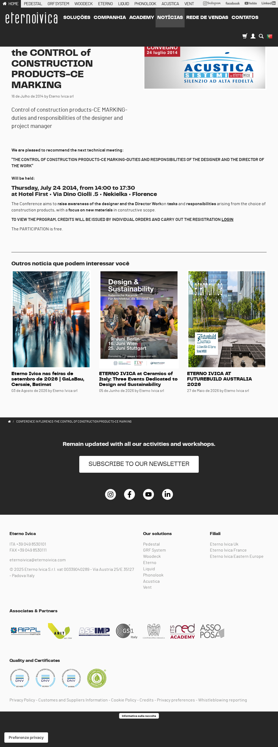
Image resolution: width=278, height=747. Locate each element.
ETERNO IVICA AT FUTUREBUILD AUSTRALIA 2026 (219, 379)
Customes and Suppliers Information (73, 700)
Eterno (149, 563)
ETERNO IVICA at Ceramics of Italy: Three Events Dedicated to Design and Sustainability (138, 379)
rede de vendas (207, 17)
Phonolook (153, 575)
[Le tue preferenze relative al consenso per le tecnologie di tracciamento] (26, 737)
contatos (245, 17)
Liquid (149, 569)
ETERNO (105, 4)
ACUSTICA (170, 4)
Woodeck (152, 556)
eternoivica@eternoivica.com (38, 560)
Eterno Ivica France (228, 550)
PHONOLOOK (145, 4)
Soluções (76, 17)
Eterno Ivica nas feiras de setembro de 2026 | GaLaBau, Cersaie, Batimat (47, 379)
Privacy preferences (176, 700)
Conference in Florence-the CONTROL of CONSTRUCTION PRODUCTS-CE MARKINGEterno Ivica (31, 18)
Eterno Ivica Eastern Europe (237, 556)
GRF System (154, 550)
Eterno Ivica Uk (224, 544)
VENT (189, 4)
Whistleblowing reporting (222, 700)
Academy (141, 17)
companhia (110, 17)
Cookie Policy (123, 700)
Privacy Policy (22, 700)
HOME (13, 4)
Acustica (151, 581)
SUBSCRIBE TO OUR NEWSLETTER (139, 464)
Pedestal (151, 544)
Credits (147, 700)
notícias (170, 17)
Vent (147, 587)
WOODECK (83, 4)
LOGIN (227, 219)
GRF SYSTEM (58, 4)
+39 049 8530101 (31, 544)
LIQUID (123, 4)
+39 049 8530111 (32, 550)
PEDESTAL (33, 4)
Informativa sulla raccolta (139, 715)
